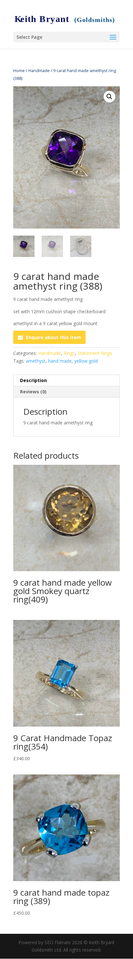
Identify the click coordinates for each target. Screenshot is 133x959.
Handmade (39, 70)
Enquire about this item (53, 337)
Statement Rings (94, 353)
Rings (69, 353)
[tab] (66, 380)
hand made (60, 361)
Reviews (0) (33, 392)
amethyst (36, 361)
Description (33, 380)
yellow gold (86, 361)
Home (19, 70)
